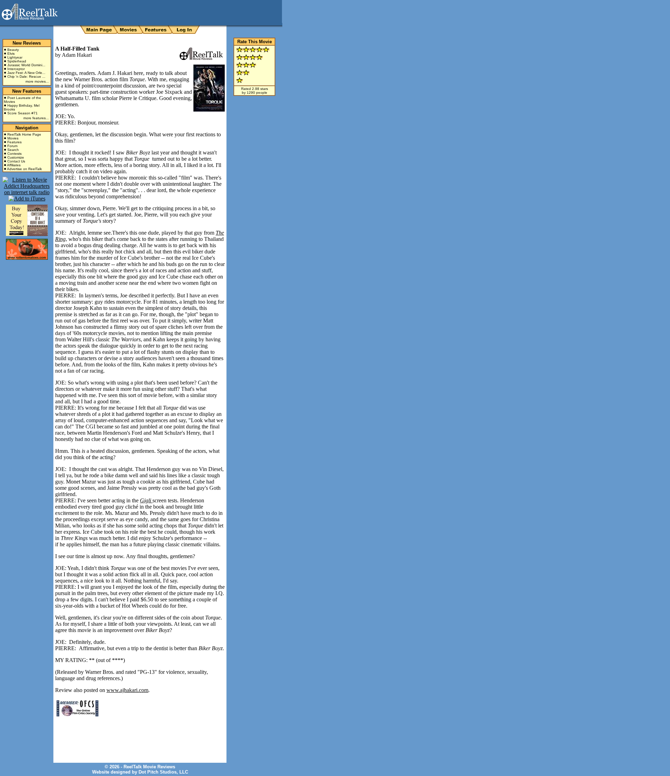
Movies (12, 138)
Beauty (13, 50)
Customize (15, 157)
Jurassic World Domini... (26, 65)
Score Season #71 (22, 113)
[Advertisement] (136, 734)
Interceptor (16, 69)
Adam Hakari (77, 55)
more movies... (37, 81)
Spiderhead (16, 61)
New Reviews (27, 43)
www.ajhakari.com (127, 690)
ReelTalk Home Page (24, 134)
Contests (14, 153)
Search (13, 150)
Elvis (11, 53)
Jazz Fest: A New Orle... (26, 73)
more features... (36, 118)
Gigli (146, 500)
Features (14, 142)
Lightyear (14, 57)
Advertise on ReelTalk (24, 169)
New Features (26, 91)
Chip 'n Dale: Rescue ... (26, 76)
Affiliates (14, 165)
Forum (12, 146)
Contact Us (16, 161)
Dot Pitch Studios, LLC (163, 772)
